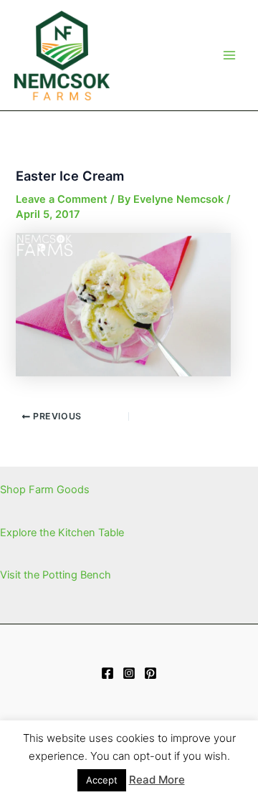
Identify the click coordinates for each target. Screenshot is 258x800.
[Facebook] (107, 673)
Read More (157, 779)
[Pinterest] (150, 673)
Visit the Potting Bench (55, 574)
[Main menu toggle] (229, 55)
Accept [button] (102, 780)
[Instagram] (129, 673)
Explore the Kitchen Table (62, 532)
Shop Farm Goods (45, 489)
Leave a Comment (62, 199)
